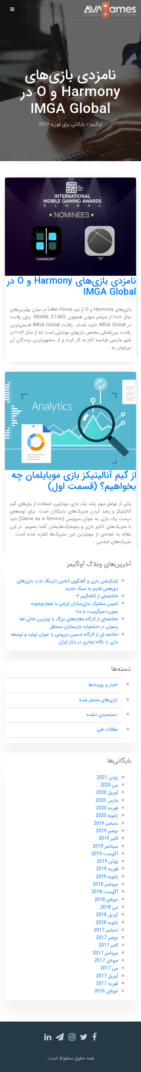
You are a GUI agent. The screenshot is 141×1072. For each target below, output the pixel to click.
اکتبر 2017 (108, 945)
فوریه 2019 (107, 869)
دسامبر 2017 (106, 930)
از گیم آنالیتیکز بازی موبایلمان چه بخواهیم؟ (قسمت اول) (73, 481)
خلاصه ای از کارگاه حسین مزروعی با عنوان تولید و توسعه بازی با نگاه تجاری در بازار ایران (64, 638)
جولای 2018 (106, 900)
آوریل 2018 (107, 915)
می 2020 (109, 785)
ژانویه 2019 (107, 877)
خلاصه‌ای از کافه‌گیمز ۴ (97, 596)
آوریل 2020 (107, 793)
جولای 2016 (106, 991)
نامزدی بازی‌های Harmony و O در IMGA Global (71, 287)
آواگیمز (96, 124)
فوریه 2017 (107, 983)
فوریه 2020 (107, 808)
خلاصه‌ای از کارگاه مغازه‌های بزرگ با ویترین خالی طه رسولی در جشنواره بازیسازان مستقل (68, 622)
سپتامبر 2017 (105, 953)
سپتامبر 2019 (105, 846)
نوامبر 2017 (107, 938)
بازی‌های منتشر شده (98, 700)
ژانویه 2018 (107, 923)
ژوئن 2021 (107, 777)
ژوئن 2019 (107, 861)
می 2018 (109, 907)
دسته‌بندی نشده (102, 715)
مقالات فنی (107, 729)
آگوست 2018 (104, 892)
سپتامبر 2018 (105, 884)
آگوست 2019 (104, 854)
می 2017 (109, 968)
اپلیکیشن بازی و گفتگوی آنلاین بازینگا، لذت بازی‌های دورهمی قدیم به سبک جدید (67, 584)
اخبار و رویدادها (102, 685)
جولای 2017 (106, 961)
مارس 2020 (106, 800)
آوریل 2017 (107, 976)
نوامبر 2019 (107, 831)
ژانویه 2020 (107, 815)
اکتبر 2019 (108, 838)
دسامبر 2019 (106, 823)
